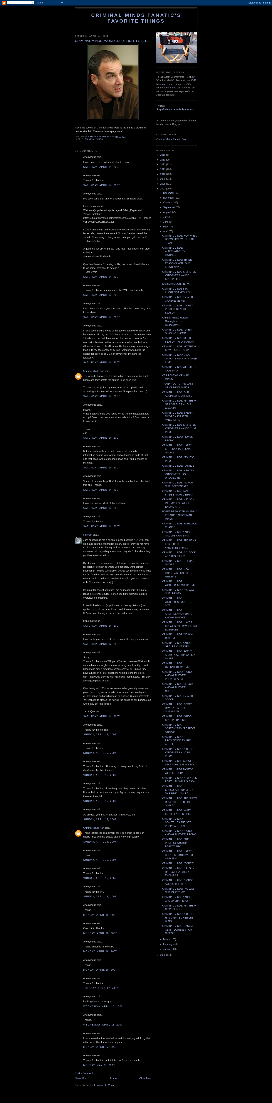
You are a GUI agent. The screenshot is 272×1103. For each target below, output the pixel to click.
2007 (163, 188)
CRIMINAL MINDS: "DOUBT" (178, 863)
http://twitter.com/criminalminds (175, 109)
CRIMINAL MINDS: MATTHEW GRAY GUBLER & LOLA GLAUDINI (179, 404)
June (166, 221)
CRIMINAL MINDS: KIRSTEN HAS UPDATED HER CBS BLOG (178, 918)
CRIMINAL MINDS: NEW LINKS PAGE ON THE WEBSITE (175, 573)
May (166, 226)
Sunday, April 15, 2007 (99, 734)
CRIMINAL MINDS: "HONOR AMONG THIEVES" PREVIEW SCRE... (177, 676)
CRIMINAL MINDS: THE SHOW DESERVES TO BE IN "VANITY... (179, 802)
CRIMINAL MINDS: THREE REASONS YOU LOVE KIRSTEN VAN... (177, 263)
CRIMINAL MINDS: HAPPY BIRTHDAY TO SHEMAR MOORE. (177, 449)
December (169, 192)
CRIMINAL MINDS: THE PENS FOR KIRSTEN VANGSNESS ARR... (179, 544)
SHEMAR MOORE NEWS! (176, 284)
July (165, 217)
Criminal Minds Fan (93, 371)
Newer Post (81, 1078)
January (167, 949)
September (169, 207)
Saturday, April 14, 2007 (101, 167)
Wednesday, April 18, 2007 (103, 1006)
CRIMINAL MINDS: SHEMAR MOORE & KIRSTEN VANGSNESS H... (178, 416)
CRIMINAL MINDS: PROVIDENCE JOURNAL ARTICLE (177, 741)
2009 (163, 179)
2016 (163, 154)
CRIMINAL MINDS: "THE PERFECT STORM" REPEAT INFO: (175, 843)
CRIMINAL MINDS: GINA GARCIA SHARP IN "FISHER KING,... (179, 359)
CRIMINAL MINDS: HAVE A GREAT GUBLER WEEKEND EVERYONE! (179, 626)
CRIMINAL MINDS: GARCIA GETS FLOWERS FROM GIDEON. (177, 930)
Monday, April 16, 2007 (100, 915)
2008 (163, 183)
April (166, 231)
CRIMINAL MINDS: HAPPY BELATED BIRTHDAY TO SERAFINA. (177, 855)
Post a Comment (84, 1073)
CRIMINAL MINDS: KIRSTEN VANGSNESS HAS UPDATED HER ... (178, 474)
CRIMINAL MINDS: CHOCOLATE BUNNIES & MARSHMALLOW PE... (178, 790)
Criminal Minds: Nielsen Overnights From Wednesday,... (175, 321)
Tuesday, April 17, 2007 (100, 988)
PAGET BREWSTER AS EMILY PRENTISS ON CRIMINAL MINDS (179, 515)
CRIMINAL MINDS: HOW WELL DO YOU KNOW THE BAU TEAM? (179, 239)
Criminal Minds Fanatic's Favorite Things (136, 18)
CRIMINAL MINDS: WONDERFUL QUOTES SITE (176, 602)
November (169, 197)
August (167, 212)
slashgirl (87, 534)
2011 (163, 169)
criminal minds (94, 139)
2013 (163, 159)
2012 (163, 164)
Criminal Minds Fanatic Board (172, 139)
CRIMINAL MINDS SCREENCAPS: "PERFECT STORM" (178, 729)
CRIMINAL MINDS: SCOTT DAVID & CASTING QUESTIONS (177, 708)
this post (176, 87)
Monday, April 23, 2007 (100, 1047)
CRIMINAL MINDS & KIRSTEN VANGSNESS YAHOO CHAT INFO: (179, 428)
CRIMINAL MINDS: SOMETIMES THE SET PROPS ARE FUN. (176, 823)
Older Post (145, 1078)
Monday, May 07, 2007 (99, 1065)
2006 (163, 955)
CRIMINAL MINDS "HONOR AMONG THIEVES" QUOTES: (177, 688)
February (168, 944)
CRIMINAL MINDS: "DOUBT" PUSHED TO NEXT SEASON (178, 309)
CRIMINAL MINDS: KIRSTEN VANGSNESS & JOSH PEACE (178, 753)
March (167, 939)
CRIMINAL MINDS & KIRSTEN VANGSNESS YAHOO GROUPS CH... (179, 275)
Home (113, 1078)
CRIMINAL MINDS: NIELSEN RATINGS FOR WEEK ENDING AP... (178, 503)
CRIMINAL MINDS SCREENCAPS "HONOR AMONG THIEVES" (177, 614)
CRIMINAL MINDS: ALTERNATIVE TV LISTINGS (173, 251)
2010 (163, 174)
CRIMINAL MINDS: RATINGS (178, 465)
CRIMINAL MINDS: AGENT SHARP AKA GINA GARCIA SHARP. (178, 655)
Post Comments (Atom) (102, 1085)
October (167, 202)
